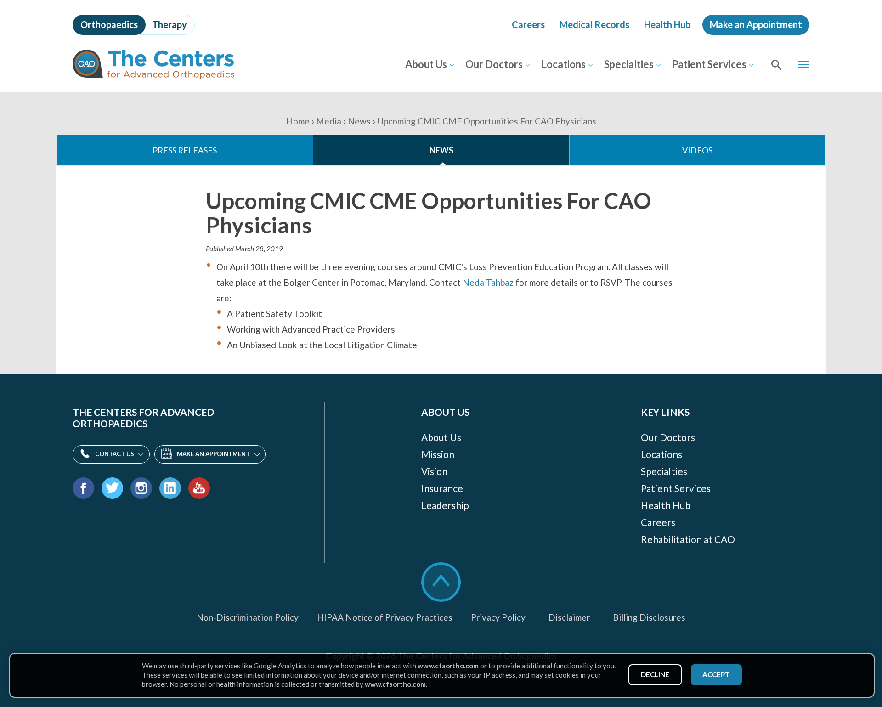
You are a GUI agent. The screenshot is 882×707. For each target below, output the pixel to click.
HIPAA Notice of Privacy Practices (384, 617)
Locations (563, 64)
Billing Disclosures (649, 617)
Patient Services (709, 64)
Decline (655, 674)
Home (298, 121)
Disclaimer (569, 617)
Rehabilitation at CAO (688, 539)
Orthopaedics (109, 24)
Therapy (169, 24)
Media (328, 121)
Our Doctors (494, 64)
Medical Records (594, 24)
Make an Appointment (756, 24)
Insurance (442, 488)
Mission (437, 454)
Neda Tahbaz (488, 282)
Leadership (445, 505)
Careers (528, 24)
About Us (426, 64)
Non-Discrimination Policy (248, 617)
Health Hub (667, 24)
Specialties (629, 64)
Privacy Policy (498, 617)
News (359, 121)
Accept (716, 674)
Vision (434, 471)
